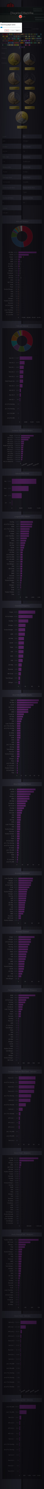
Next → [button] (18, 30)
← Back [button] (12, 30)
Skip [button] (7, 30)
